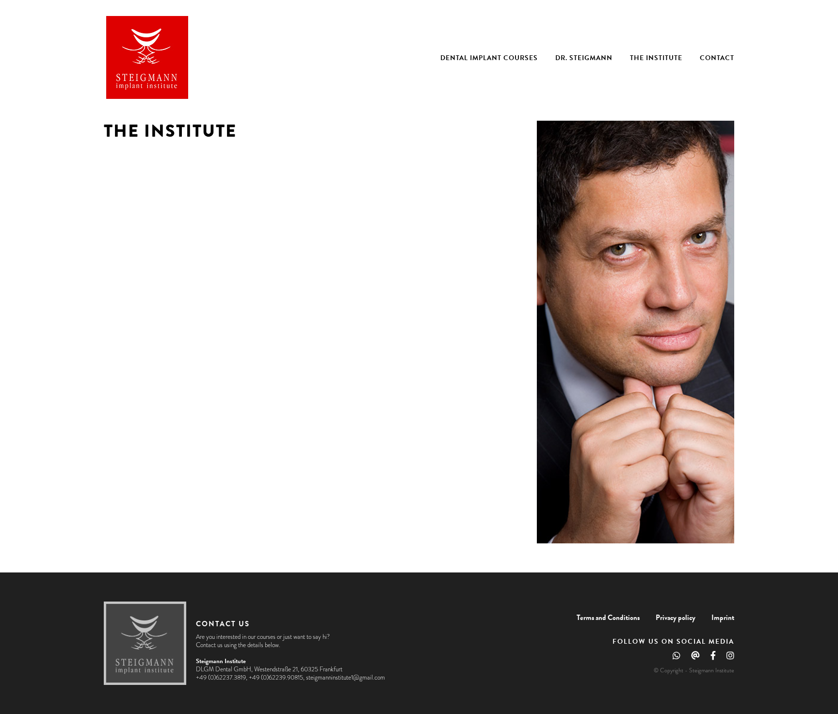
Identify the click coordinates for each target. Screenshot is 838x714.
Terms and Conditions (608, 617)
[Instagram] (730, 657)
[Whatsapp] (676, 657)
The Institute (656, 58)
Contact (717, 58)
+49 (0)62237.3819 (221, 677)
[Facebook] (713, 657)
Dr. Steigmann (583, 58)
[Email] (695, 657)
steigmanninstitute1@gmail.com (345, 677)
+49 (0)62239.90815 (276, 677)
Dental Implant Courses (489, 58)
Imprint (722, 617)
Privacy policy (675, 617)
